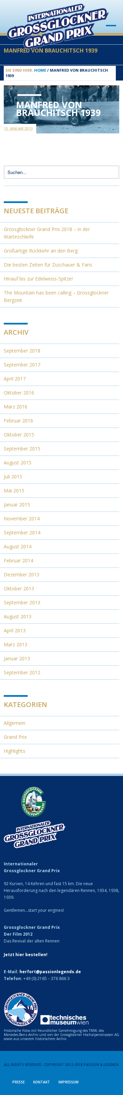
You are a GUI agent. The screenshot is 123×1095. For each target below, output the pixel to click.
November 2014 (22, 518)
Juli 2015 (13, 476)
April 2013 (15, 630)
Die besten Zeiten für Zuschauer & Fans (48, 264)
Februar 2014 (18, 560)
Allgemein (14, 723)
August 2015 (17, 462)
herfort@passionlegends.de (50, 972)
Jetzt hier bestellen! (25, 954)
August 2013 (17, 616)
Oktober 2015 (19, 434)
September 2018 (22, 350)
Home (40, 70)
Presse (18, 1082)
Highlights (14, 751)
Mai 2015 (14, 490)
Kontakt (41, 1082)
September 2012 (22, 672)
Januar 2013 (17, 658)
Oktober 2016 (19, 392)
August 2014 (17, 546)
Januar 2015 (17, 504)
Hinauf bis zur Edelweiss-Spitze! (38, 278)
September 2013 (22, 602)
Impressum (68, 1082)
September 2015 (22, 448)
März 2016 (15, 406)
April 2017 (15, 378)
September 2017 (22, 364)
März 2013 (15, 644)
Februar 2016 (18, 420)
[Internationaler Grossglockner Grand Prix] (58, 46)
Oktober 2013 (19, 588)
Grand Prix (15, 737)
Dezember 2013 (21, 574)
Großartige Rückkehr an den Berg (41, 250)
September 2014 (22, 532)
